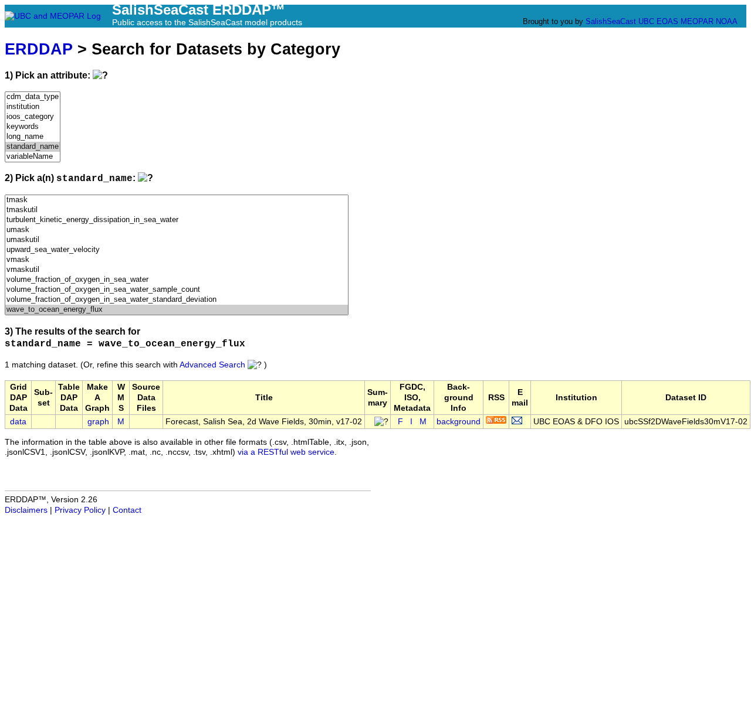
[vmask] (176, 260)
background (459, 421)
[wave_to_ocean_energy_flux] (176, 310)
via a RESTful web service (286, 452)
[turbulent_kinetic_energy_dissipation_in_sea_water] (176, 220)
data (18, 421)
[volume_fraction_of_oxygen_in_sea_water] (176, 280)
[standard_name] (32, 147)
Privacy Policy (80, 510)
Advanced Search (212, 364)
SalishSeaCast (611, 21)
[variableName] (32, 157)
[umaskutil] (176, 240)
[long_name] (32, 137)
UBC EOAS (658, 21)
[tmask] (176, 200)
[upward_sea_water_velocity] (176, 250)
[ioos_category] (32, 117)
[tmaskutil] (176, 210)
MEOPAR (697, 21)
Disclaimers (26, 510)
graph (98, 421)
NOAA (726, 21)
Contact (127, 510)
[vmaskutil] (176, 270)
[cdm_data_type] (32, 97)
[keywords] (32, 127)
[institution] (32, 107)
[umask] (176, 230)
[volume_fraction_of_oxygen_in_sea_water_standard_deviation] (176, 300)
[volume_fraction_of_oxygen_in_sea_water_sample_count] (176, 290)
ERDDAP (39, 49)
